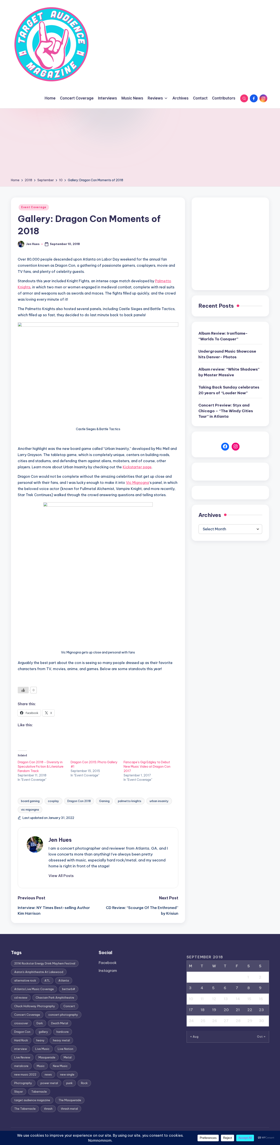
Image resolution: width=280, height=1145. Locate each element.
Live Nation (65, 1049)
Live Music (42, 1049)
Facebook (108, 962)
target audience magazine (32, 1100)
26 (214, 1020)
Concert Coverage (27, 1014)
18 (203, 1009)
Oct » (261, 1036)
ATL (47, 980)
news (48, 1074)
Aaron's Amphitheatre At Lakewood (38, 972)
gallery (43, 1031)
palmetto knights (129, 801)
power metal (49, 1083)
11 (202, 998)
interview (20, 1049)
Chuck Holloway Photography (34, 1006)
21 (238, 1009)
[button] (61, 875)
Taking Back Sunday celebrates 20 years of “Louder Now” (228, 390)
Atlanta (63, 980)
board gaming (30, 801)
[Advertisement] (140, 144)
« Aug (194, 1036)
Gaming (104, 801)
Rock (84, 1083)
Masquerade (46, 1057)
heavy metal (61, 1040)
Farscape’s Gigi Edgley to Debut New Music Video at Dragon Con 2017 (147, 766)
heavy (40, 1040)
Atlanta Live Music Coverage (34, 989)
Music (41, 1066)
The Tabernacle (25, 1108)
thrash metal (69, 1108)
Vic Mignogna (137, 482)
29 (249, 1020)
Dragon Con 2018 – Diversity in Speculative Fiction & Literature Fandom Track (40, 766)
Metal (68, 1057)
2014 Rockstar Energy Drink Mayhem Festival (44, 963)
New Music (60, 1066)
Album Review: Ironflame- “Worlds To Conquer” (223, 336)
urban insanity (159, 801)
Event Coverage (33, 207)
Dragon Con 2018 (79, 801)
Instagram (108, 970)
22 (249, 1009)
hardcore (62, 1031)
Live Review (22, 1057)
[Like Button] (23, 690)
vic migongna (30, 809)
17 (191, 1009)
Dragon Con (22, 1031)
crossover (21, 1023)
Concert (69, 1006)
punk (69, 1083)
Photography (23, 1083)
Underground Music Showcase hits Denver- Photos (227, 354)
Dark (40, 1023)
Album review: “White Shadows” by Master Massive (228, 372)
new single (67, 1074)
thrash (48, 1108)
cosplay (53, 801)
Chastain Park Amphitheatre (55, 997)
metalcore (21, 1066)
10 (191, 998)
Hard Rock (21, 1040)
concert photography (63, 1014)
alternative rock (25, 980)
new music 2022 (25, 1074)
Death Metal (59, 1023)
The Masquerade (69, 1100)
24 (191, 1020)
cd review (20, 997)
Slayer (18, 1091)
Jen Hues (60, 839)
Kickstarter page (137, 467)
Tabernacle (39, 1091)
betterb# (68, 989)
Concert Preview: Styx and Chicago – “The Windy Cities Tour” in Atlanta (225, 411)
